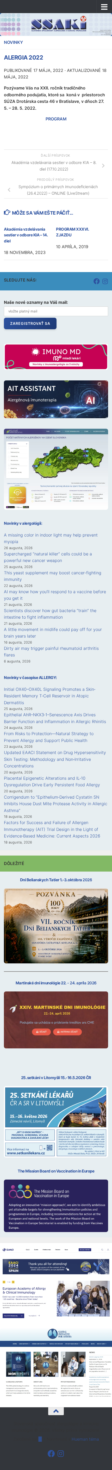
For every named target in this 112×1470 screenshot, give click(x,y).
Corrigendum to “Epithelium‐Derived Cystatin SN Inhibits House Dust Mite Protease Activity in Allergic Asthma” (55, 803)
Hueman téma (85, 1439)
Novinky (13, 42)
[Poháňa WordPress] (40, 1439)
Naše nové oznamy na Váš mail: (36, 302)
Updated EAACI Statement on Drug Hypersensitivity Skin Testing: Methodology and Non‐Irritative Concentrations (55, 759)
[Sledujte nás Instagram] (105, 281)
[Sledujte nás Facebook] (97, 281)
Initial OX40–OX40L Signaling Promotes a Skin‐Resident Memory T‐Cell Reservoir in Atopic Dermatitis (49, 696)
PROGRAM (56, 118)
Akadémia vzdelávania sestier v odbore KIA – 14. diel (25, 235)
